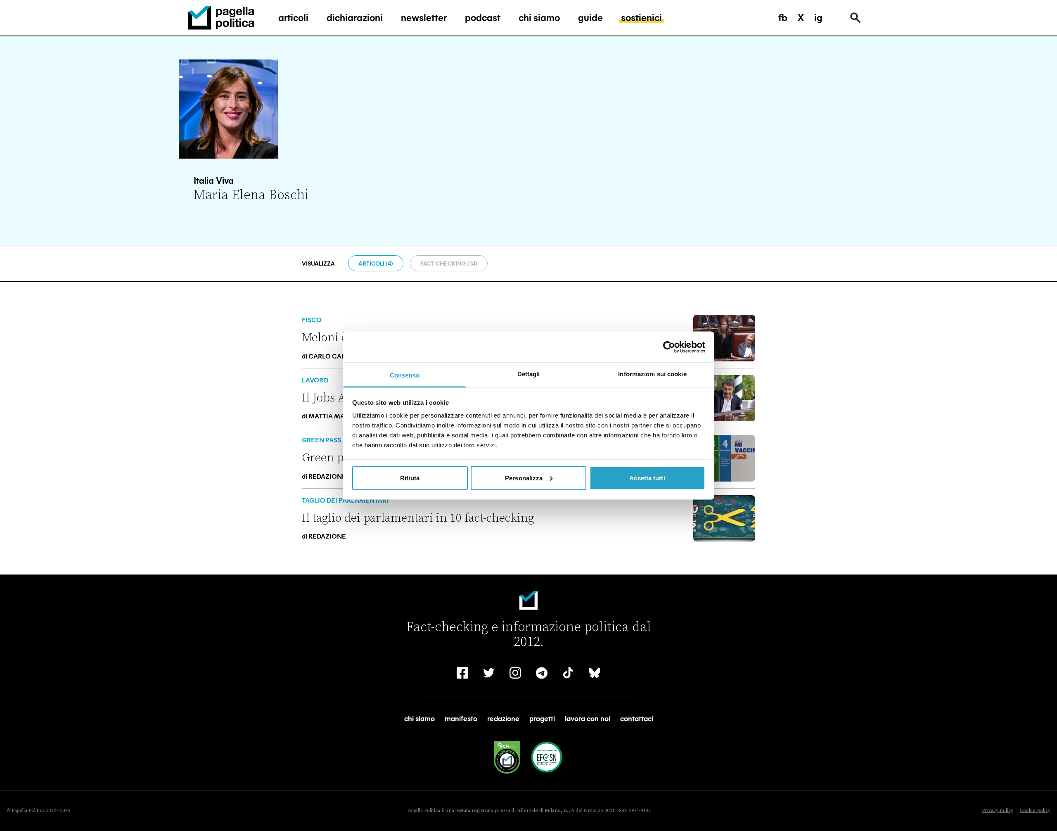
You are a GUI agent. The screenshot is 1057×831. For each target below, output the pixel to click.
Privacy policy (997, 810)
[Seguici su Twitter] (489, 673)
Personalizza (524, 477)
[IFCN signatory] (507, 757)
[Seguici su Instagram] (515, 673)
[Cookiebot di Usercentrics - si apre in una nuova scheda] (669, 347)
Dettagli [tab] (528, 374)
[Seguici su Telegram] (541, 673)
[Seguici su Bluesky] (594, 673)
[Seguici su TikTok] (568, 673)
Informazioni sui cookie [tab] (652, 374)
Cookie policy (1035, 810)
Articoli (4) (375, 263)
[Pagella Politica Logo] (221, 17)
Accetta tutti (647, 477)
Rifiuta (409, 477)
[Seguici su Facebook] (462, 673)
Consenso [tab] (404, 375)
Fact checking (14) (448, 263)
